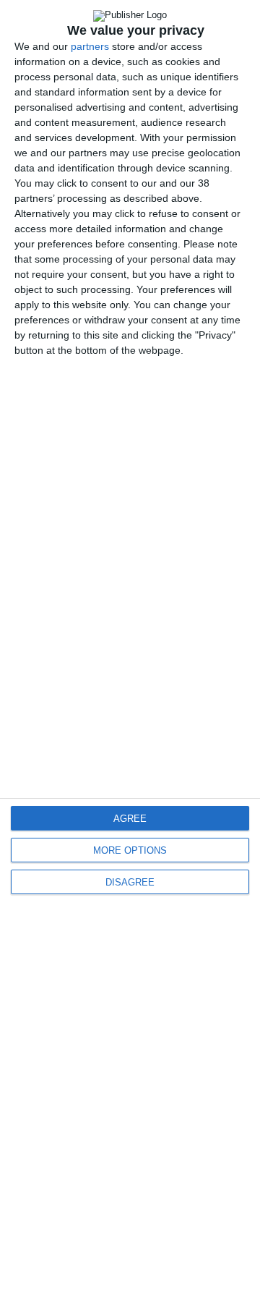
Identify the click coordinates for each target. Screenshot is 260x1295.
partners (90, 46)
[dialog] (130, 647)
